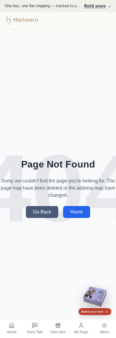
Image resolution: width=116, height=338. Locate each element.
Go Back (42, 211)
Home (76, 211)
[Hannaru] (22, 20)
